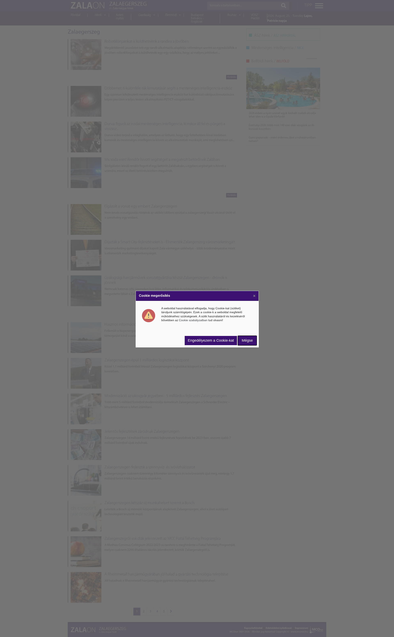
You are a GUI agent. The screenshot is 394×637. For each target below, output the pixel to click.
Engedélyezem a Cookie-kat (211, 340)
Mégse (247, 340)
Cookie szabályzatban (193, 320)
